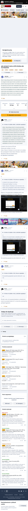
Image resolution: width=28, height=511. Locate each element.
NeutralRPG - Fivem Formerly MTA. (10, 461)
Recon (5, 119)
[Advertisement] (14, 32)
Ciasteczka (21, 494)
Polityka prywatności (9, 494)
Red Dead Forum (18, 497)
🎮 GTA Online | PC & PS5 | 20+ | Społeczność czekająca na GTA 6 (12, 415)
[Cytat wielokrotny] (2, 159)
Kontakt (16, 494)
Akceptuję (23, 505)
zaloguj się (18, 314)
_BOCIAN (6, 76)
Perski (3, 462)
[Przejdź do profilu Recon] (2, 120)
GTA (4, 497)
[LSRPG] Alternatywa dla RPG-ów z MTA (12, 475)
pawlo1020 (4, 369)
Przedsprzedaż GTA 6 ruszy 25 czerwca (14, 359)
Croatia (7, 497)
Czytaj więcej (3, 2)
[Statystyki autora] (27, 77)
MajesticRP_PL (5, 352)
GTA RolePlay (11, 497)
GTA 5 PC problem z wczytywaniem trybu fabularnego (12, 446)
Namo (3, 360)
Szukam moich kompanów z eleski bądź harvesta (13, 384)
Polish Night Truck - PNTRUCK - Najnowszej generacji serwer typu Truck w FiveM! (14, 367)
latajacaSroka (4, 448)
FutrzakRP (4, 377)
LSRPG (3, 476)
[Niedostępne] (14, 240)
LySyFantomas (5, 385)
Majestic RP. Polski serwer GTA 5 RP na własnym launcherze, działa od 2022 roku (13, 351)
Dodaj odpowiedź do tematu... (10, 320)
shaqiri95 (4, 417)
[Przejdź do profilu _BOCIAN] (2, 77)
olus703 (3, 456)
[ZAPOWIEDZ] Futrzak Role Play (13, 376)
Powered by (14, 498)
